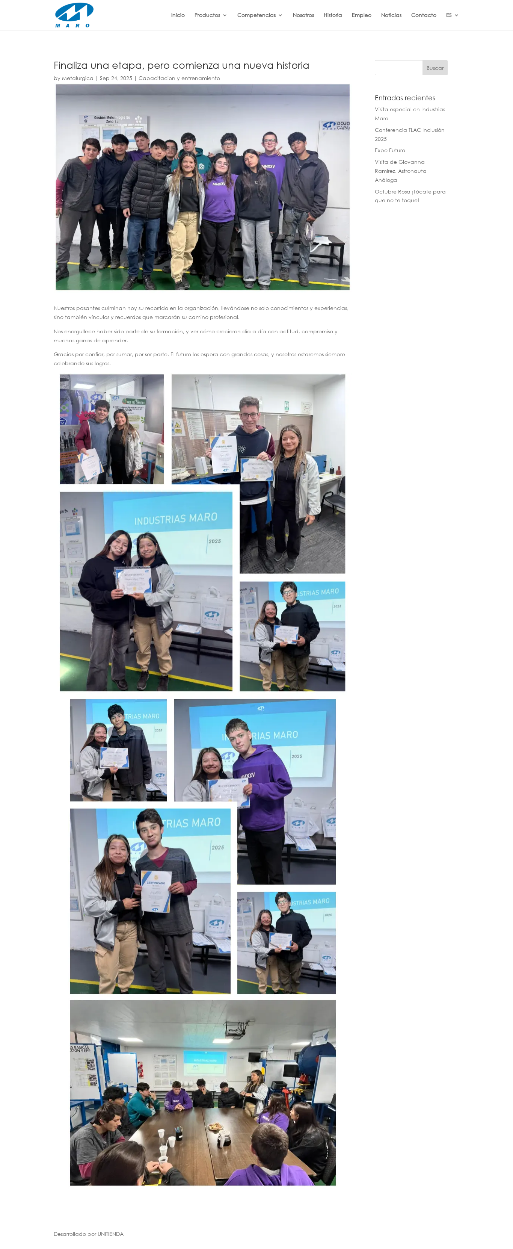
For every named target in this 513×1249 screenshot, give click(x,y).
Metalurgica (78, 78)
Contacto (423, 15)
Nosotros (303, 15)
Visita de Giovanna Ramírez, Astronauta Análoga (401, 171)
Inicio (178, 15)
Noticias (391, 15)
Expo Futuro (390, 150)
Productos (207, 15)
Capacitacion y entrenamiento (179, 78)
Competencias (256, 15)
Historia (333, 15)
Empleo (361, 15)
